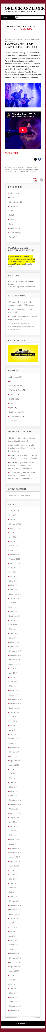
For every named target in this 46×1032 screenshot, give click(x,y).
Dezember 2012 (15, 1006)
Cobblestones (19, 169)
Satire (11, 219)
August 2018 (14, 712)
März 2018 (13, 734)
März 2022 (13, 581)
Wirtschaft (13, 237)
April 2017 (13, 782)
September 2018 (15, 708)
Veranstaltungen (31, 167)
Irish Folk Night (32, 169)
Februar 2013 (14, 997)
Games (12, 197)
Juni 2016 (13, 822)
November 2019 (15, 655)
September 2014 (15, 914)
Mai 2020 (13, 629)
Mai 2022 (13, 576)
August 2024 (14, 519)
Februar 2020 (14, 642)
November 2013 (15, 958)
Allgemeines (14, 193)
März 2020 (13, 637)
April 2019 (13, 681)
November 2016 (15, 804)
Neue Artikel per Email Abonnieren (21, 286)
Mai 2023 (13, 541)
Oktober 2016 (14, 808)
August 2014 (14, 918)
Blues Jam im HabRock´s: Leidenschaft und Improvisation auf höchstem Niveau (21, 326)
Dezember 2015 (15, 848)
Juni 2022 (13, 572)
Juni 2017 (13, 773)
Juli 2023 (12, 532)
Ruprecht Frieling (15, 472)
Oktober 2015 (14, 857)
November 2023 (15, 524)
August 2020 (14, 620)
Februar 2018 (14, 738)
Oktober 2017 (14, 756)
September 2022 (15, 563)
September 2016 (15, 813)
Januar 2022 (13, 589)
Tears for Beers (11, 171)
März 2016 (13, 835)
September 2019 (15, 664)
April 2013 (13, 988)
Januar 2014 (13, 949)
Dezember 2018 (15, 699)
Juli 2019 (12, 668)
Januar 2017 (13, 795)
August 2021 (14, 598)
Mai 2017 (13, 778)
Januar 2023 (13, 550)
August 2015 (14, 865)
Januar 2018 (13, 743)
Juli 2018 (12, 716)
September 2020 (15, 616)
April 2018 (13, 730)
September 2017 (15, 760)
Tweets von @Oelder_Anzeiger (20, 495)
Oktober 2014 (14, 909)
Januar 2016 (13, 844)
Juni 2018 (13, 721)
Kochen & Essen (15, 206)
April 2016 (13, 830)
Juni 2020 (13, 624)
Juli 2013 (12, 975)
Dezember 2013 (15, 953)
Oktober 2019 (14, 659)
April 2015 (13, 883)
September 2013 (15, 966)
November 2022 (15, 554)
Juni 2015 (13, 874)
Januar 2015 (13, 896)
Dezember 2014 (15, 901)
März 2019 (13, 686)
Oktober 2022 (14, 559)
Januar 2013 (13, 1001)
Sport (11, 224)
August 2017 (14, 765)
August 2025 (14, 510)
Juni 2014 (13, 927)
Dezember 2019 (15, 651)
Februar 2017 (14, 791)
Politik (11, 215)
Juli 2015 (12, 870)
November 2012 (15, 1010)
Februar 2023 (14, 545)
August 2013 (14, 971)
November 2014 (15, 905)
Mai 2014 (13, 931)
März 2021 (13, 607)
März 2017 (13, 787)
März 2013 (13, 993)
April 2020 (13, 633)
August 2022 (14, 567)
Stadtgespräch (14, 228)
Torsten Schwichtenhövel (18, 445)
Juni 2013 (13, 979)
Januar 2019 (13, 694)
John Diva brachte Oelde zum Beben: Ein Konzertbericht (21, 448)
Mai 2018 (13, 725)
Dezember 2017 (15, 747)
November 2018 (15, 703)
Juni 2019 (13, 673)
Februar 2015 (14, 892)
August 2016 (14, 817)
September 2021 (15, 594)
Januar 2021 (13, 611)
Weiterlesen (12, 153)
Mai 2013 (13, 984)
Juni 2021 (13, 602)
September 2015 (15, 861)
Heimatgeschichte (16, 202)
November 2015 (15, 852)
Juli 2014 (12, 922)
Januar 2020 (13, 646)
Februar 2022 (14, 585)
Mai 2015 (13, 879)
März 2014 (13, 940)
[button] (35, 159)
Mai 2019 (13, 677)
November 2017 (15, 751)
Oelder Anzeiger (25, 8)
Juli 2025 (12, 515)
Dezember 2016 (15, 800)
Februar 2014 (14, 944)
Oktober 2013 (14, 962)
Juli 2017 (12, 769)
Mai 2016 (13, 826)
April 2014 (13, 936)
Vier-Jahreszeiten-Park (27, 171)
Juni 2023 (13, 537)
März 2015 (13, 887)
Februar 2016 (14, 839)
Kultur (20, 167)
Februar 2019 (14, 690)
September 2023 (15, 528)
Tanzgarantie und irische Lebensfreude (21, 45)
